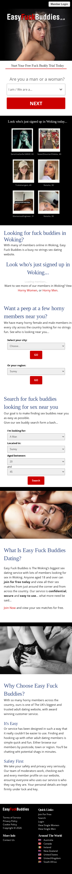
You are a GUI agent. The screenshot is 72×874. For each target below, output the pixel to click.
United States (51, 854)
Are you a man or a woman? (37, 79)
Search (36, 480)
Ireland (47, 847)
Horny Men (49, 290)
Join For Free (44, 814)
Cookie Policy (10, 824)
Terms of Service (12, 817)
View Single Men (47, 829)
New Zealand (51, 851)
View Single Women (48, 825)
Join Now (10, 608)
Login (41, 821)
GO (36, 354)
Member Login (59, 4)
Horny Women (27, 290)
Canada (48, 843)
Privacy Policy (10, 821)
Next (36, 103)
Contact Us (9, 840)
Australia (48, 840)
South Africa (50, 861)
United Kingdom (52, 858)
